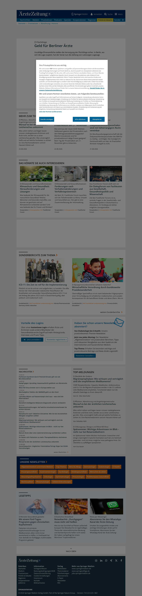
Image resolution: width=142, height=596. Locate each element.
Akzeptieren (97, 119)
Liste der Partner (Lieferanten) (50, 112)
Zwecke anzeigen (46, 119)
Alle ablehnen (80, 119)
